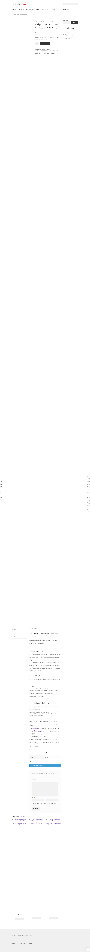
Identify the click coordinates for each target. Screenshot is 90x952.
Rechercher (74, 22)
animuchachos (47, 50)
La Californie (52, 9)
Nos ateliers (21, 9)
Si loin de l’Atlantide (36, 728)
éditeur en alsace (53, 50)
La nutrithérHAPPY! (36, 731)
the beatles (52, 53)
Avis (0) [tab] (13, 636)
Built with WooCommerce (17, 945)
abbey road (41, 50)
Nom (33, 797)
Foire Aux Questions (30, 9)
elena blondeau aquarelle (45, 52)
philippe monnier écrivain (45, 53)
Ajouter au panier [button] (19, 919)
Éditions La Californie (33, 713)
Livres (18, 14)
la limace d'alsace (53, 52)
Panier (37, 9)
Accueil (15, 14)
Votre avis (34, 781)
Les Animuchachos (23, 14)
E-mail (47, 797)
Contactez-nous (44, 9)
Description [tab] (14, 629)
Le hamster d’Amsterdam (37, 734)
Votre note (34, 777)
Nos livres (14, 9)
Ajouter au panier (45, 43)
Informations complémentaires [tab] (19, 633)
